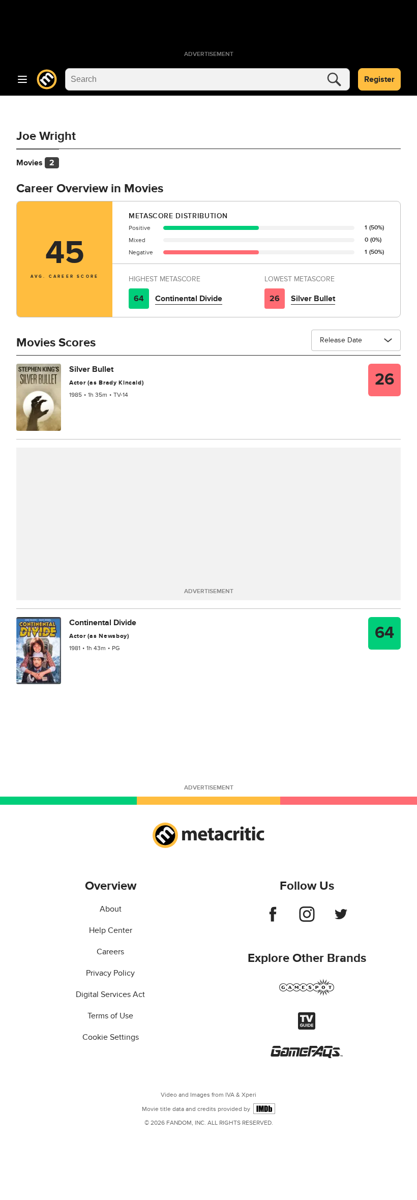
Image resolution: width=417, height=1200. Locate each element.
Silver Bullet (313, 299)
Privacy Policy (110, 973)
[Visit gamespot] (306, 993)
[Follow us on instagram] (307, 919)
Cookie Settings (110, 1037)
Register (379, 79)
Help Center (110, 930)
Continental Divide (188, 299)
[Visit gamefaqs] (306, 1055)
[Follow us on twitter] (341, 919)
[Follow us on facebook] (273, 919)
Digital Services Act (110, 994)
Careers (110, 952)
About (111, 909)
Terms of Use (110, 1016)
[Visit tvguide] (306, 1027)
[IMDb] (264, 1108)
